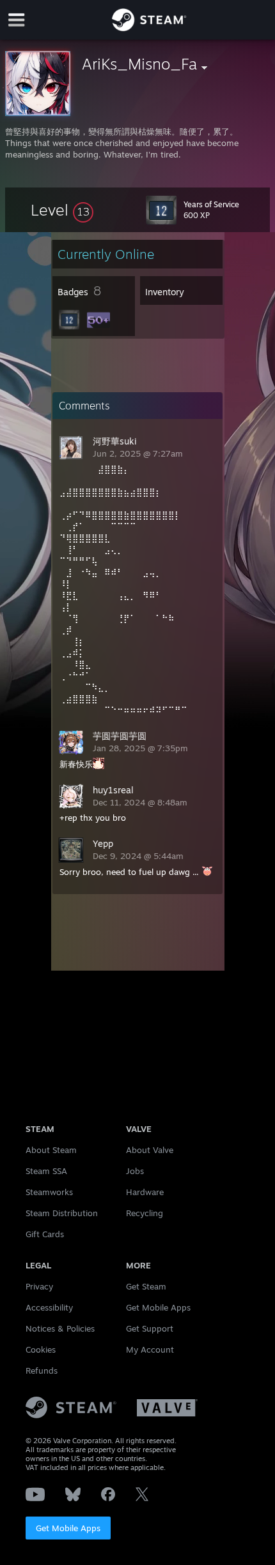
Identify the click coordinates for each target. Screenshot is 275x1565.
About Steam (51, 1150)
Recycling (144, 1213)
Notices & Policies (60, 1328)
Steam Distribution (62, 1213)
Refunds (42, 1370)
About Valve (149, 1150)
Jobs (135, 1171)
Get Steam (146, 1286)
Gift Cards (45, 1234)
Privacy (39, 1286)
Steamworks (49, 1192)
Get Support (149, 1328)
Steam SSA (46, 1171)
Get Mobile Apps (68, 1528)
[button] (62, 210)
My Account (150, 1349)
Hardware (145, 1192)
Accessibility (49, 1307)
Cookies (41, 1349)
